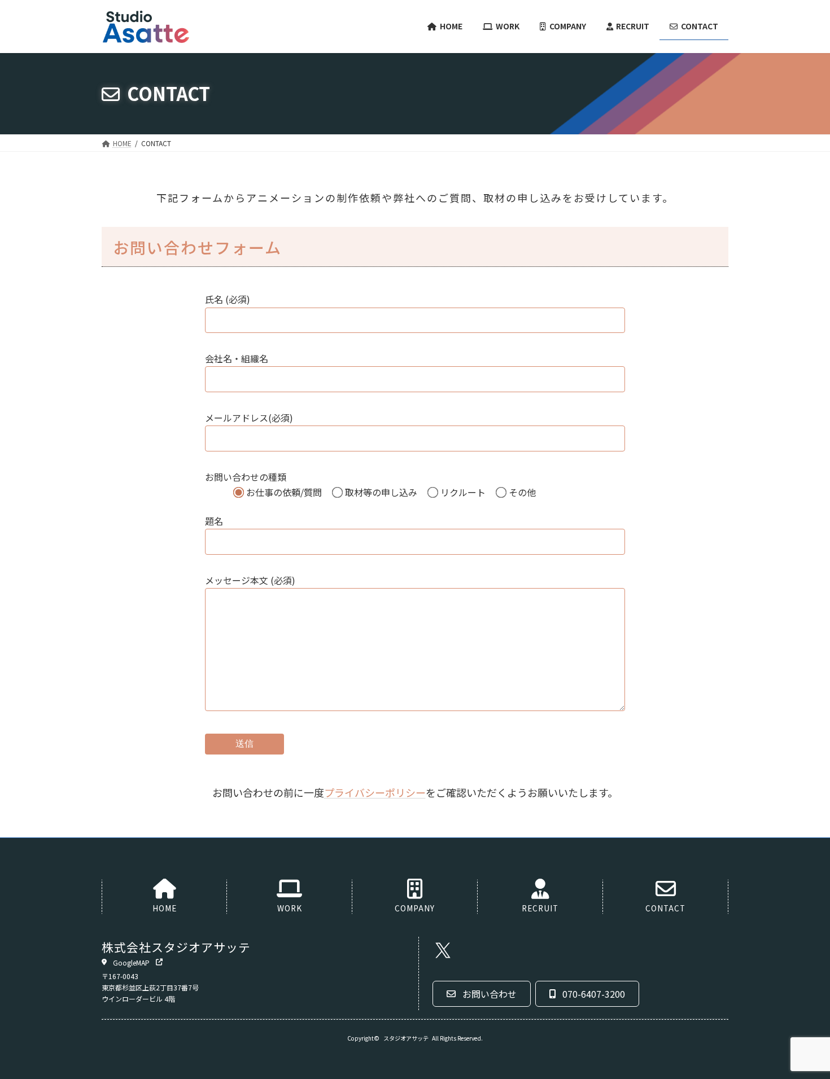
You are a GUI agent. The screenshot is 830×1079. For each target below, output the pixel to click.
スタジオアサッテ (406, 1037)
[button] (132, 961)
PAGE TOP (801, 1036)
